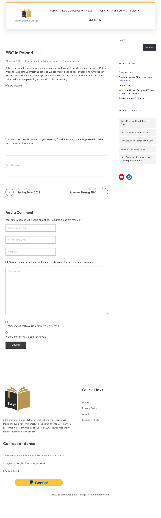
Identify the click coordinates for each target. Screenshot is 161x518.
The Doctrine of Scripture (131, 98)
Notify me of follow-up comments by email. (32, 326)
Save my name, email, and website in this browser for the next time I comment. (52, 262)
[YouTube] (121, 177)
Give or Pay (95, 20)
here (33, 139)
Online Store (118, 10)
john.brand (33, 61)
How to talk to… (126, 85)
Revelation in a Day (138, 132)
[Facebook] (129, 177)
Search (122, 40)
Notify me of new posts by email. (26, 337)
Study (133, 10)
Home (53, 10)
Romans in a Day (144, 140)
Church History (126, 72)
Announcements (70, 61)
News (89, 10)
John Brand (126, 140)
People (102, 10)
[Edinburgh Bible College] (26, 15)
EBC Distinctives (71, 10)
